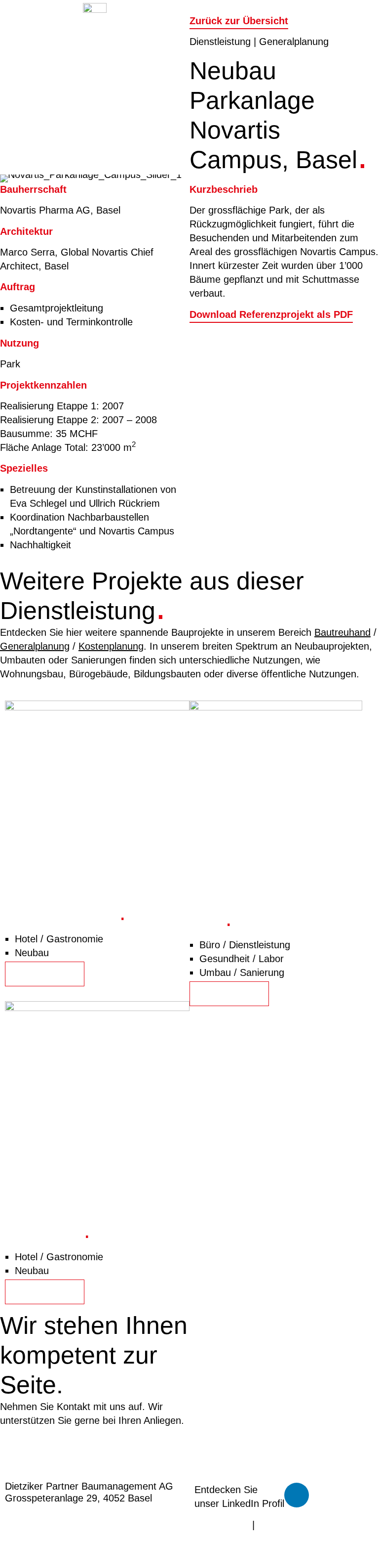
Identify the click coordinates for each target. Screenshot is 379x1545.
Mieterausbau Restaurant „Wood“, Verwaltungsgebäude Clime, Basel (97, 1216)
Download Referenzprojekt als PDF (271, 314)
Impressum (282, 1524)
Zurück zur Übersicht (239, 20)
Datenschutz (221, 1524)
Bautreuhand (342, 632)
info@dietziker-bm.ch (46, 1455)
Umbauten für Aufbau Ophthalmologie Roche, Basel (263, 904)
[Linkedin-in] (296, 1495)
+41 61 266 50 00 (38, 1441)
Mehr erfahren (44, 974)
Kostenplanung (111, 646)
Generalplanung (35, 646)
